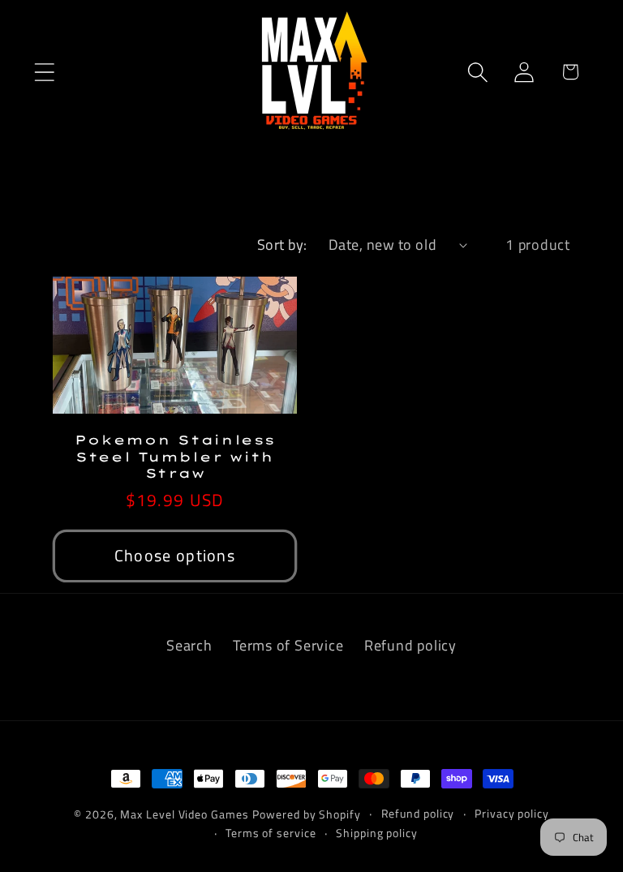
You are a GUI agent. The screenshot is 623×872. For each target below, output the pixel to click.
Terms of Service (288, 645)
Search (189, 645)
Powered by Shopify (306, 814)
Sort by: (282, 244)
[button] (44, 72)
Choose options (174, 555)
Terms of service (271, 833)
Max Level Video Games (184, 814)
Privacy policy (512, 814)
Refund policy (410, 645)
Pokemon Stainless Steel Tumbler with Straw (174, 456)
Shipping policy (377, 833)
